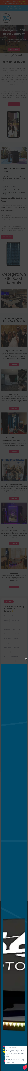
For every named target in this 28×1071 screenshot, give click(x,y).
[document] (14, 535)
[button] (26, 659)
